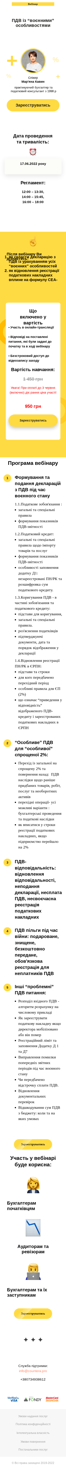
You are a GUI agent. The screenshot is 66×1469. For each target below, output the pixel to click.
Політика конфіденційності (33, 1424)
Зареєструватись (33, 105)
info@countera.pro (33, 1371)
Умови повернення (33, 1441)
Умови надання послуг (33, 1416)
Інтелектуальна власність (33, 1432)
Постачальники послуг (33, 1449)
